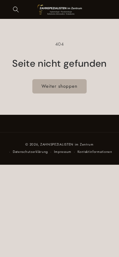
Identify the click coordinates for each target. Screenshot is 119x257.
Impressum (62, 151)
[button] (16, 9)
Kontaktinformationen (95, 151)
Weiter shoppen (59, 86)
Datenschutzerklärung (30, 151)
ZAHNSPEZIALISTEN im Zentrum (67, 144)
